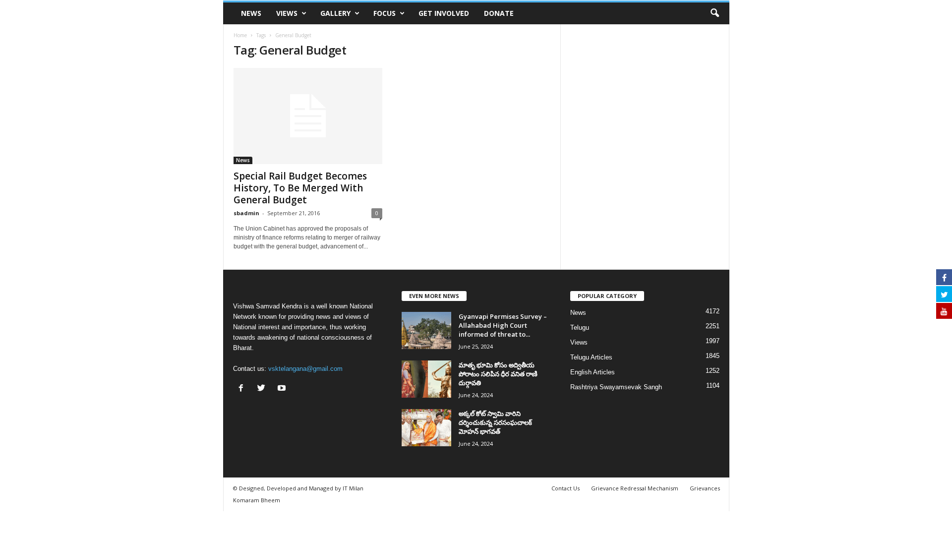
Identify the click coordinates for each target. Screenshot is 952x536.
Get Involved (443, 13)
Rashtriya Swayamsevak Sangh (616, 387)
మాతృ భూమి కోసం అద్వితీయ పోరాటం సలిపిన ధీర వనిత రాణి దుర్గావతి (498, 373)
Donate (499, 13)
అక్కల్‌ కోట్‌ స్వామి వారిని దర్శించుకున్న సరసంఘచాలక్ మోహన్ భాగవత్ (495, 422)
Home (240, 35)
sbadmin (246, 213)
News (251, 13)
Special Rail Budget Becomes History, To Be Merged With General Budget (300, 188)
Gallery (335, 13)
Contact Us (565, 488)
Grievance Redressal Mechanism (634, 488)
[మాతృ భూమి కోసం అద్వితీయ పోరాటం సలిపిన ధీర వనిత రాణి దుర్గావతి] (426, 379)
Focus (384, 13)
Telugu (579, 327)
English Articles (592, 372)
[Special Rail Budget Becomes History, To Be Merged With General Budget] (308, 116)
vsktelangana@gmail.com (305, 368)
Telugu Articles (591, 357)
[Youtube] (283, 389)
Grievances (705, 488)
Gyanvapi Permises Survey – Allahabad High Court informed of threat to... (503, 325)
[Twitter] (263, 389)
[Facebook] (243, 389)
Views (287, 13)
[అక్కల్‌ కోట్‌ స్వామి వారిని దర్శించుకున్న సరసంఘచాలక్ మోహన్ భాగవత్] (426, 427)
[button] (714, 13)
